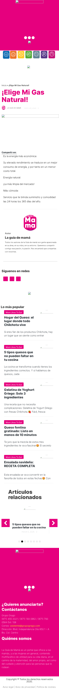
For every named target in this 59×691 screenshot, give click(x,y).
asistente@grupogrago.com (25, 625)
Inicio (4, 85)
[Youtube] (33, 37)
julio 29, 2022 (30, 108)
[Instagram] (29, 37)
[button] (5, 523)
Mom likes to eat (14, 312)
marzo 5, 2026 (28, 532)
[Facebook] (25, 37)
